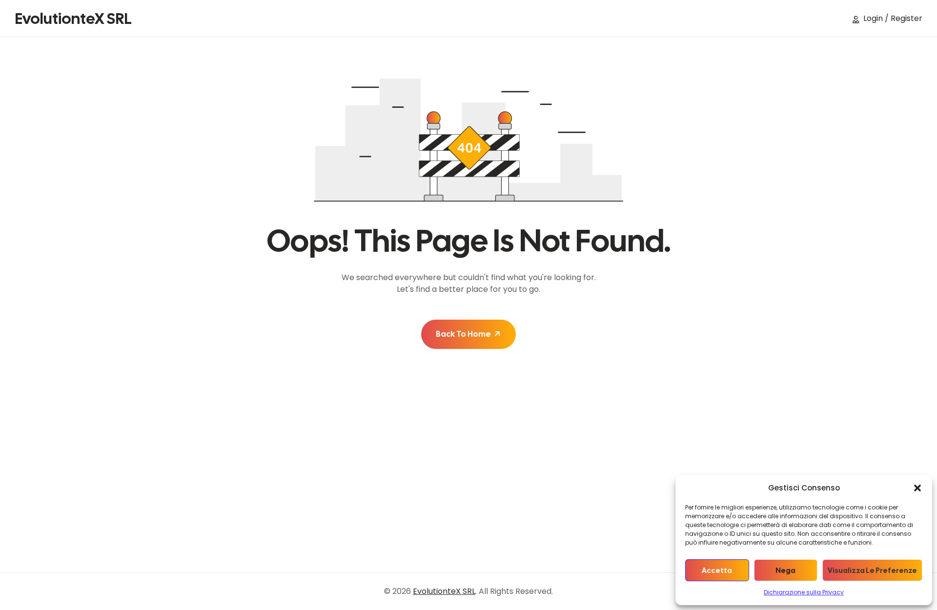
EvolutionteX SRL (73, 18)
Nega (785, 570)
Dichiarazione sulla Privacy (804, 592)
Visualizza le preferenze (872, 570)
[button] (917, 488)
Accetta (717, 570)
